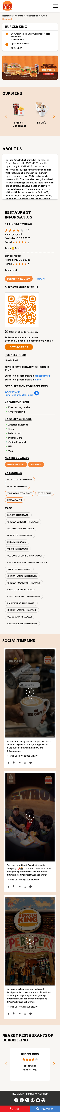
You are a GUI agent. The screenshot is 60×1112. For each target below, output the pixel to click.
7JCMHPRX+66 (13, 391)
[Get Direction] (36, 394)
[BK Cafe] (41, 109)
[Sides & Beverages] (18, 109)
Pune (43, 15)
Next (55, 117)
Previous (4, 117)
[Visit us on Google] (22, 1100)
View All (41, 278)
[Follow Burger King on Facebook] (16, 1100)
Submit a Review (19, 278)
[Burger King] (7, 6)
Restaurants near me (12, 15)
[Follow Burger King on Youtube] (38, 1100)
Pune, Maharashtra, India (19, 394)
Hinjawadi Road (15, 464)
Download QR (19, 347)
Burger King (30, 1054)
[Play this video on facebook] (30, 693)
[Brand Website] (43, 1100)
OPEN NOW (16, 48)
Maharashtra (32, 15)
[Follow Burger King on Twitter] (27, 1100)
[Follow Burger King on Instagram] (33, 1100)
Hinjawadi (36, 464)
